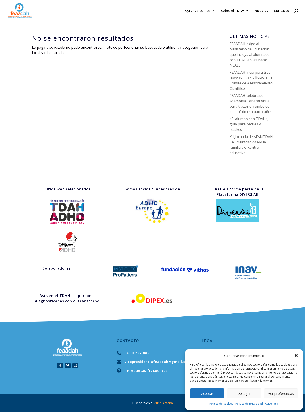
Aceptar (207, 393)
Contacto (281, 11)
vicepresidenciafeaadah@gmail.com (158, 361)
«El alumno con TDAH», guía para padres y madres (249, 124)
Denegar (244, 393)
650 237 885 (138, 353)
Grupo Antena (163, 403)
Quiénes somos (198, 11)
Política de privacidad (249, 404)
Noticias (261, 11)
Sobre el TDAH (232, 11)
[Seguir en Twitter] (68, 365)
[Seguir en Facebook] (60, 365)
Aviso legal (272, 404)
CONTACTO (128, 341)
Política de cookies (221, 404)
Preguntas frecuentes (147, 370)
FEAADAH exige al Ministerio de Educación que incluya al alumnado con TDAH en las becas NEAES (250, 54)
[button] (296, 355)
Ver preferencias (281, 393)
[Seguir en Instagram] (75, 365)
